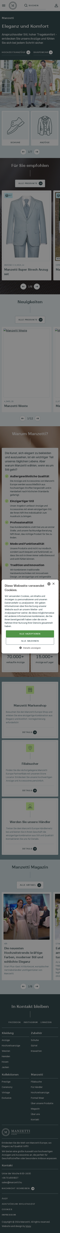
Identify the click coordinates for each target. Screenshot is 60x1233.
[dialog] (30, 616)
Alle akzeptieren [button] (29, 634)
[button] (30, 647)
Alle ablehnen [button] (30, 641)
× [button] (53, 584)
